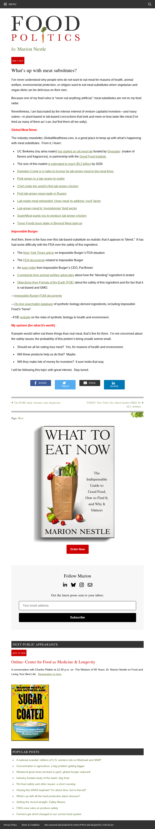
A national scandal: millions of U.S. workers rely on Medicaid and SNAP (58, 759)
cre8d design (108, 824)
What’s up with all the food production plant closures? (48, 796)
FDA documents (34, 260)
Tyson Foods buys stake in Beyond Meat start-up (49, 223)
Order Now (77, 549)
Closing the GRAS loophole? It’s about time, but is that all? (51, 790)
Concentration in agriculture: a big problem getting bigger (50, 766)
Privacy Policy (10, 824)
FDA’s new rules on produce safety (37, 808)
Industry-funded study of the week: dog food (42, 777)
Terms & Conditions (31, 824)
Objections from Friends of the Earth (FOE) (45, 282)
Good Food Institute (93, 156)
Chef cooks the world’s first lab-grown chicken (47, 186)
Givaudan (113, 151)
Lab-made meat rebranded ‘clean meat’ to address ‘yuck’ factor (59, 201)
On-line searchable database (33, 304)
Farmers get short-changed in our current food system (48, 814)
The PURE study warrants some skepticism (37, 402)
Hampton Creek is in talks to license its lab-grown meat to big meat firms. (65, 171)
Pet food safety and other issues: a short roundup (46, 783)
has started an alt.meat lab (75, 151)
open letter (29, 267)
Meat (20, 418)
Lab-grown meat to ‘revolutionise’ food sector (47, 208)
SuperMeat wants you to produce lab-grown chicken (52, 215)
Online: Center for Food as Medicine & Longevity (53, 661)
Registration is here (49, 674)
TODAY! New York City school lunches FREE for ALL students (114, 404)
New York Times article (38, 252)
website (25, 317)
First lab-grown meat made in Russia (41, 193)
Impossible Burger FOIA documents (38, 295)
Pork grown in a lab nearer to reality (41, 178)
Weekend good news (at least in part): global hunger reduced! (53, 771)
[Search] (149, 4)
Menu (13, 4)
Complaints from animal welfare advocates (45, 275)
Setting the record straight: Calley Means (40, 801)
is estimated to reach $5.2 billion (69, 163)
